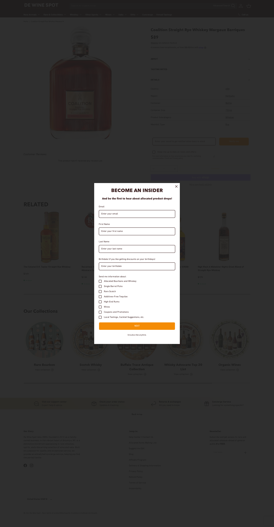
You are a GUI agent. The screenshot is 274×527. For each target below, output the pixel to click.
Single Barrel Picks (113, 286)
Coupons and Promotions (116, 312)
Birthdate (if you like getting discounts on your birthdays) (127, 259)
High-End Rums (111, 302)
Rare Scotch (110, 291)
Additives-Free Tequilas (116, 297)
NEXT (137, 326)
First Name (104, 224)
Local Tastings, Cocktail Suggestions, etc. (124, 317)
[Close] (176, 186)
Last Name (104, 242)
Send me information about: (112, 277)
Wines (107, 307)
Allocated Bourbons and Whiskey (120, 281)
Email (101, 207)
